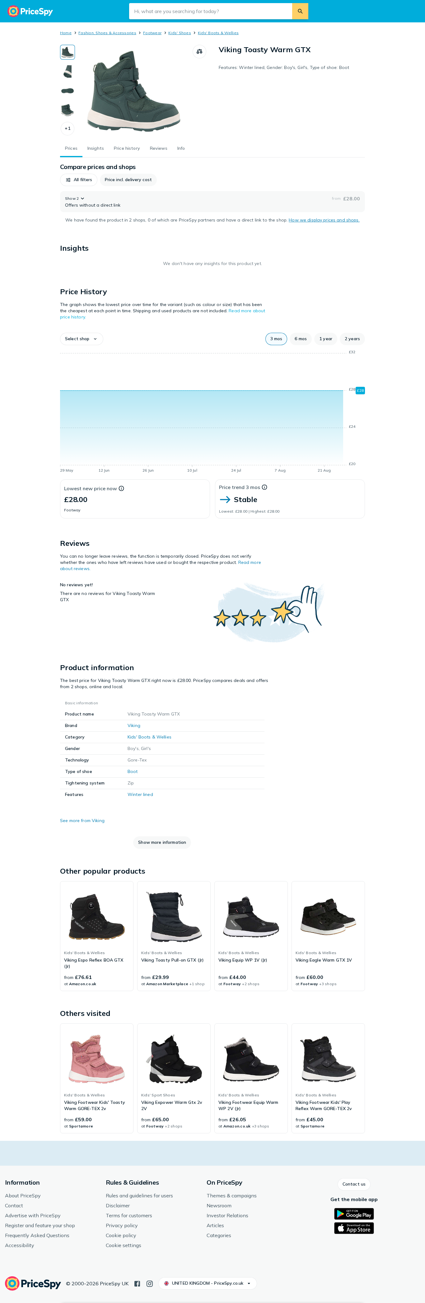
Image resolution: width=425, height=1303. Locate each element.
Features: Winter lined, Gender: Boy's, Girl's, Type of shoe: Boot (284, 67)
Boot (133, 771)
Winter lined (140, 794)
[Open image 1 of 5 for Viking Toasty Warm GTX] (134, 91)
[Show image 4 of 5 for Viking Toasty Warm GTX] (67, 110)
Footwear (152, 32)
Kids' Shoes (179, 32)
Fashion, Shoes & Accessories (107, 32)
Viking (134, 725)
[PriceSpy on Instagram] (149, 1283)
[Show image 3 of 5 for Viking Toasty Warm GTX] (67, 90)
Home (66, 32)
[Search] (300, 11)
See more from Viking (82, 820)
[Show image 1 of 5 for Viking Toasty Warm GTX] (67, 52)
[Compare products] (199, 51)
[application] (212, 412)
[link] (96, 936)
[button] (67, 128)
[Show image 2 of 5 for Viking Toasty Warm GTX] (67, 71)
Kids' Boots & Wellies (218, 32)
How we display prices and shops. (324, 220)
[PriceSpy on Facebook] (137, 1283)
